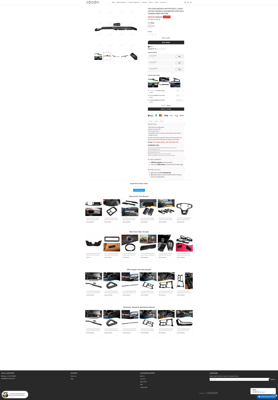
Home (113, 2)
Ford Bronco (143, 196)
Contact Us (163, 2)
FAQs (72, 379)
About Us (142, 376)
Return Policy (143, 382)
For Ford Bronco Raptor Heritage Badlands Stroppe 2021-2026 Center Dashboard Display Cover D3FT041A (92, 219)
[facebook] (2, 381)
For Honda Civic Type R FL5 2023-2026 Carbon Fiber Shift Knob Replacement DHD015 (165, 254)
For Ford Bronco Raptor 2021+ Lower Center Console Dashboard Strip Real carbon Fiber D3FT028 (160, 90)
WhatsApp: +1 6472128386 (8, 376)
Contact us (73, 376)
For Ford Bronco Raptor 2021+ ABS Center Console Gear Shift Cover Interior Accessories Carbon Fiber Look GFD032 (166, 292)
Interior (157, 2)
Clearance (144, 2)
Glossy (152, 23)
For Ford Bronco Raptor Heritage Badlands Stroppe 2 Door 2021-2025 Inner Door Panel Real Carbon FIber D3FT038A (130, 219)
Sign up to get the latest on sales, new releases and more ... (224, 376)
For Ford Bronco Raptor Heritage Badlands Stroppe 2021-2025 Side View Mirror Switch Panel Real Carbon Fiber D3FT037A (111, 219)
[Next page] (137, 56)
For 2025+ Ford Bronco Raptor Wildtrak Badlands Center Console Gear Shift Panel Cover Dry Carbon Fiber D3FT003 (184, 292)
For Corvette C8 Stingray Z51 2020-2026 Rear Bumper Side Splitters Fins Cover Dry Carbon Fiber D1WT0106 (93, 254)
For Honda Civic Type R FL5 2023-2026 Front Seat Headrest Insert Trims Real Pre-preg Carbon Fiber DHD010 (183, 254)
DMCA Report (201, 393)
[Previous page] (94, 56)
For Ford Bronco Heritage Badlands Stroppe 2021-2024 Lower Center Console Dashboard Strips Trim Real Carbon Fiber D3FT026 (93, 292)
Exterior (151, 2)
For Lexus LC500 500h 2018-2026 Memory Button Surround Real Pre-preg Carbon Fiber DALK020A (111, 254)
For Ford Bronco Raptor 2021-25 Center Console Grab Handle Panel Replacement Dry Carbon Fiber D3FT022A (111, 292)
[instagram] (5, 381)
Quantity (150, 31)
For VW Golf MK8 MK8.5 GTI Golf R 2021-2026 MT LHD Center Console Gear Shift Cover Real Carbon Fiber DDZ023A (158, 100)
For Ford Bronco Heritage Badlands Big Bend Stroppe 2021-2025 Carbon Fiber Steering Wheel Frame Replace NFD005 (184, 219)
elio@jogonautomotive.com (8, 378)
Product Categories (134, 2)
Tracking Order (143, 387)
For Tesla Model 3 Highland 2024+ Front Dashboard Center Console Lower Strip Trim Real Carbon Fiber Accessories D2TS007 (130, 292)
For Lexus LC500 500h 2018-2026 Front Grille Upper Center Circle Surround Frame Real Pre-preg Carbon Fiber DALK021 (129, 254)
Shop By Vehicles (121, 2)
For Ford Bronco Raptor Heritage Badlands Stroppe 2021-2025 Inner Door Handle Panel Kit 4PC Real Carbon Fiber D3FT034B (166, 219)
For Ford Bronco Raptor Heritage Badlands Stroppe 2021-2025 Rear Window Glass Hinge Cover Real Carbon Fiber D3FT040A (148, 219)
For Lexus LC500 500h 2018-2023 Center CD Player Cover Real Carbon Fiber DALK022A (148, 254)
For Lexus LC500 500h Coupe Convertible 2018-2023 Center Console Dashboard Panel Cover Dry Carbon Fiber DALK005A (158, 95)
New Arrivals (143, 232)
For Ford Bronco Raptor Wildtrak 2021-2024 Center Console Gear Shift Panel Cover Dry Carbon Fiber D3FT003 (148, 292)
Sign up (272, 379)
